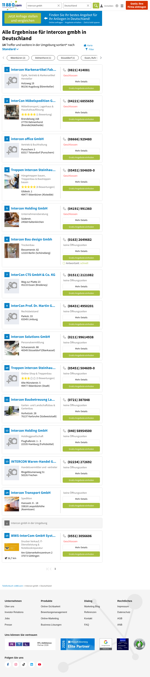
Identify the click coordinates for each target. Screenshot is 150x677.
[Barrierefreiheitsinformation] (118, 5)
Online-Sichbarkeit (50, 606)
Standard (9, 49)
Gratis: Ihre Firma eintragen (137, 5)
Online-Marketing (50, 618)
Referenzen (90, 612)
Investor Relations (14, 612)
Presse (8, 624)
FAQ (86, 624)
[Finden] (96, 5)
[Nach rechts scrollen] (99, 57)
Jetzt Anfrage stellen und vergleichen (23, 18)
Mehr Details (81, 81)
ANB (119, 624)
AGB (119, 618)
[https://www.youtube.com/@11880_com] (39, 664)
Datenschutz (123, 612)
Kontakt (88, 618)
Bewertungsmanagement (54, 612)
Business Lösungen (51, 624)
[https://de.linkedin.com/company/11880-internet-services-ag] (31, 664)
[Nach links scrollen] (4, 57)
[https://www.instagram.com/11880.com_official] (16, 664)
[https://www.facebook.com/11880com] (8, 664)
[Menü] (123, 5)
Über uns (9, 606)
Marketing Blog (92, 606)
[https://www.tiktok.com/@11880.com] (24, 664)
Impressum (123, 606)
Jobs (7, 618)
